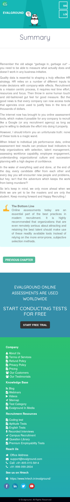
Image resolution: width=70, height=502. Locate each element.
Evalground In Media (22, 408)
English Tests (17, 427)
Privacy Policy (17, 365)
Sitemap (14, 400)
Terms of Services (20, 357)
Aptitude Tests (18, 423)
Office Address (19, 455)
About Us (14, 353)
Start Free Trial (35, 325)
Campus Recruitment (23, 435)
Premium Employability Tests (27, 443)
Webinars (15, 392)
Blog (11, 388)
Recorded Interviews (21, 431)
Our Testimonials (20, 376)
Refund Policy (17, 361)
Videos (13, 396)
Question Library (19, 439)
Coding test (16, 420)
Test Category (17, 404)
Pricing (13, 369)
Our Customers (19, 372)
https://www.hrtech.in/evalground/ (30, 478)
